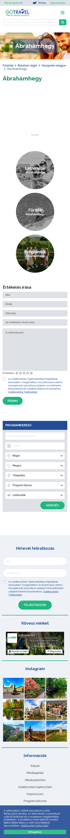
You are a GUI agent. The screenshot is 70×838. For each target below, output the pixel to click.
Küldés (13, 400)
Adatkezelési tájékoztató (35, 787)
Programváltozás (35, 801)
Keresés (52, 505)
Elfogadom (35, 832)
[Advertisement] (35, 111)
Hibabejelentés (35, 780)
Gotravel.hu (26, 635)
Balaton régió (27, 65)
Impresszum (35, 794)
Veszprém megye (53, 65)
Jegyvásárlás (58, 2)
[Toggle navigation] (62, 12)
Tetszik (19, 651)
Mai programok (13, 2)
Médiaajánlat (35, 773)
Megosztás (55, 651)
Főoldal (8, 65)
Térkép (42, 2)
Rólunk (35, 766)
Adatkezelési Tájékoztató (22, 392)
